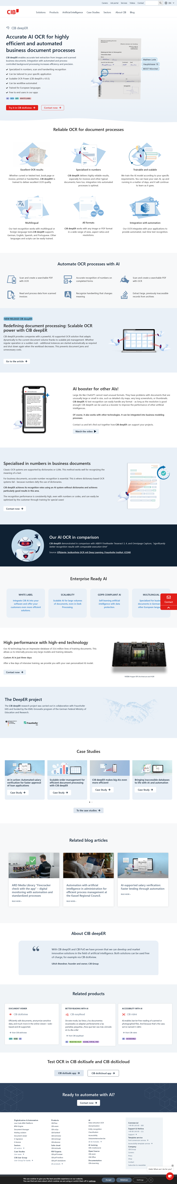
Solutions (41, 12)
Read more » (17, 901)
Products (54, 12)
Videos (132, 3)
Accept (108, 1180)
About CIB (121, 12)
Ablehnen (124, 1180)
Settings (140, 1180)
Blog (132, 12)
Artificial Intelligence (72, 12)
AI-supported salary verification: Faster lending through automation (142, 886)
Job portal (114, 3)
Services (124, 3)
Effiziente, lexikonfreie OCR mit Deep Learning (80, 552)
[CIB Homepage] (13, 11)
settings (92, 1181)
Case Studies (93, 12)
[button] (89, 802)
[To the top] (169, 607)
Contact (141, 3)
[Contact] (169, 597)
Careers (105, 3)
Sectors (108, 12)
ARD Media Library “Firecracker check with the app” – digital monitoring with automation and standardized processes (32, 890)
